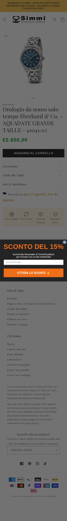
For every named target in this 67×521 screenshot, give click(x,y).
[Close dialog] (64, 242)
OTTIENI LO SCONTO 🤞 (33, 272)
